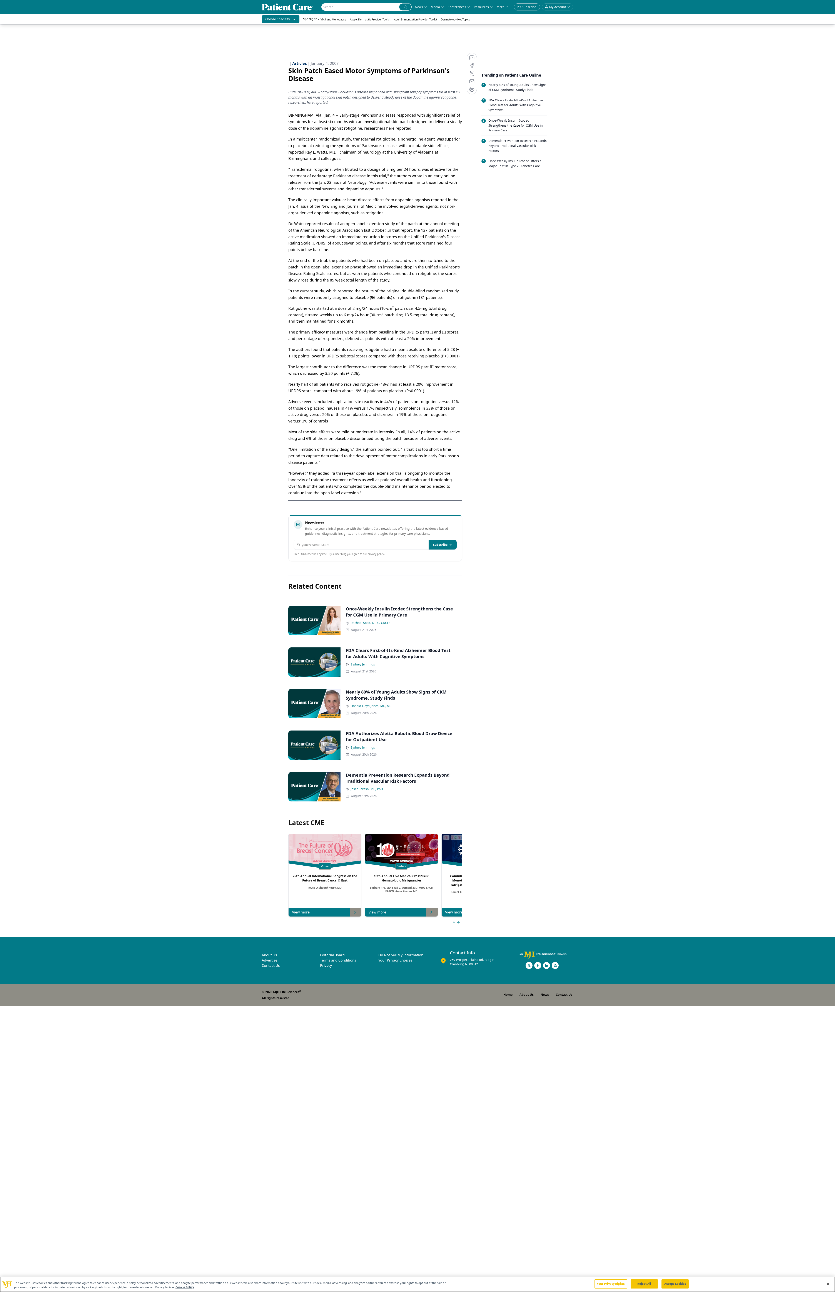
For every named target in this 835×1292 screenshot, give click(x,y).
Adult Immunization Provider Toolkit (415, 19)
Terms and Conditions (338, 960)
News (419, 7)
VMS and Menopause (333, 19)
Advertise (269, 960)
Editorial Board (332, 955)
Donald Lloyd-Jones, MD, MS (371, 706)
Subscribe (440, 545)
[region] (417, 1284)
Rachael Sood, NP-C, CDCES (371, 623)
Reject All (644, 1284)
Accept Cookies (675, 1284)
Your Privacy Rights (611, 1284)
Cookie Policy (184, 1287)
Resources (481, 7)
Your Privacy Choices (395, 960)
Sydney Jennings (363, 664)
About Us (269, 955)
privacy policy (376, 554)
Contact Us (271, 965)
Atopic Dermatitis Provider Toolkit (370, 19)
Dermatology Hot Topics (455, 19)
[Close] (828, 1284)
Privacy (326, 965)
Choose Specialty (277, 19)
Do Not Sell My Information (400, 955)
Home (508, 994)
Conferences (457, 7)
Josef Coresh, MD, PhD (367, 789)
